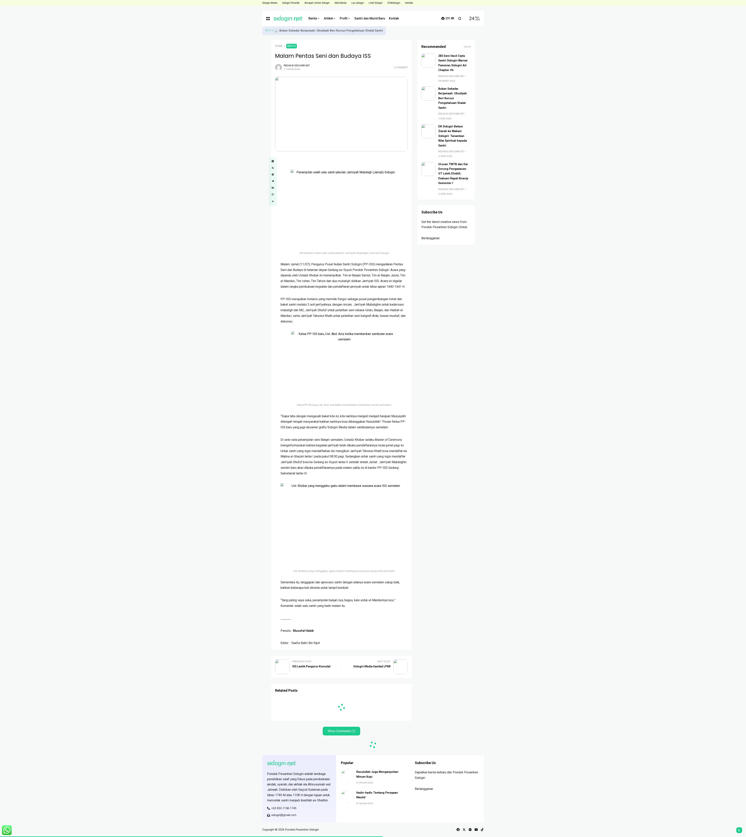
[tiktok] (482, 829)
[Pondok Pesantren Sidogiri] (288, 18)
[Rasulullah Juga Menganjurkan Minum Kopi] (347, 776)
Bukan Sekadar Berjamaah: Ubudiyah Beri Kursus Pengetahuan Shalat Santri (452, 98)
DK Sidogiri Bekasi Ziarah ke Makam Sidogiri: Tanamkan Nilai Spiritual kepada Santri (452, 136)
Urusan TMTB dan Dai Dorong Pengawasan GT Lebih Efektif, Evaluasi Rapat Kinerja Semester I (453, 174)
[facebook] (458, 829)
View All (467, 47)
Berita (269, 30)
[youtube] (476, 829)
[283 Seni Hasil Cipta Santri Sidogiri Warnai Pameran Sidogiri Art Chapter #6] (276, 31)
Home (278, 46)
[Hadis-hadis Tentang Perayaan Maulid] (347, 797)
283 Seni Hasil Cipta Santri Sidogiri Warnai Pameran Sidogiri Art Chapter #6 (330, 30)
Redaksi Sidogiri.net (297, 65)
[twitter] (464, 829)
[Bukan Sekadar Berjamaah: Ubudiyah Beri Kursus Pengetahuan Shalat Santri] (428, 94)
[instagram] (470, 829)
